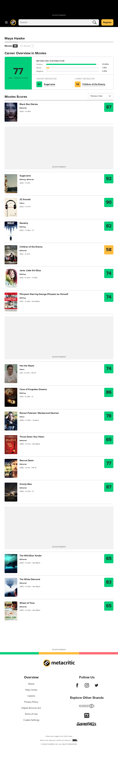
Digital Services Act (31, 708)
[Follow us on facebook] (77, 686)
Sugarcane (49, 84)
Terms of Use (31, 714)
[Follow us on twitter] (96, 686)
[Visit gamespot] (87, 707)
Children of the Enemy (93, 84)
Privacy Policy (31, 702)
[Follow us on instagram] (86, 686)
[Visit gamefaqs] (87, 725)
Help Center (31, 689)
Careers (31, 695)
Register (107, 22)
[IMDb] (75, 740)
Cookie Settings (31, 720)
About (31, 683)
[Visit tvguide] (87, 717)
